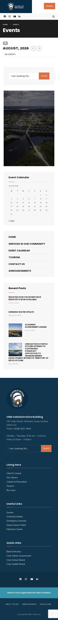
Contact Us (17, 264)
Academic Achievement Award (36, 325)
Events (9, 512)
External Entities (14, 516)
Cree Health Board (15, 564)
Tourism (14, 257)
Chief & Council (13, 473)
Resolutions (45, 604)
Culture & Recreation (16, 481)
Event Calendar (19, 250)
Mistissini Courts (14, 529)
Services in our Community (27, 244)
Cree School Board (15, 560)
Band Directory (13, 551)
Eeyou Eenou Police (16, 525)
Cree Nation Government (18, 555)
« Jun (11, 220)
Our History (12, 477)
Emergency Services (16, 520)
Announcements (20, 270)
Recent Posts (17, 288)
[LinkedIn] (19, 16)
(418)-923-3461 (23, 428)
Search (44, 75)
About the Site (12, 604)
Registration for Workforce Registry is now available (25, 298)
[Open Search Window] (53, 16)
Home (5, 24)
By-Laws (11, 490)
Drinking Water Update (21, 312)
